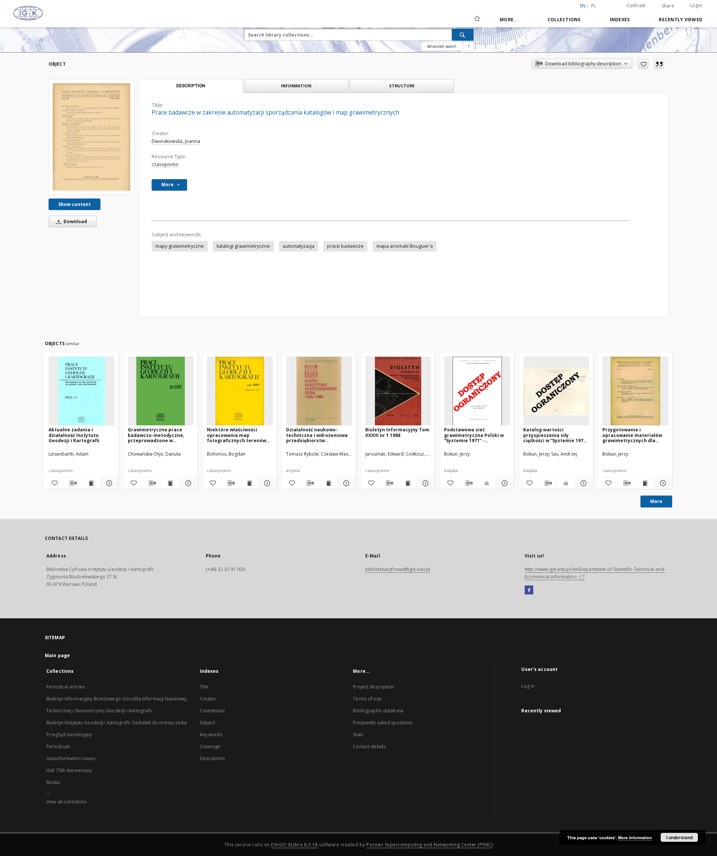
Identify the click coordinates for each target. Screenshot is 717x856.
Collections (564, 19)
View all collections (66, 802)
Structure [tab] (402, 85)
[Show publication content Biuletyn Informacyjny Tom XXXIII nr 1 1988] (407, 483)
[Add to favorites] (643, 64)
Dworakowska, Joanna (176, 141)
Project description (373, 687)
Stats (358, 734)
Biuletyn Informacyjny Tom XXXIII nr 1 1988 (397, 432)
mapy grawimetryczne (179, 246)
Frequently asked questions (382, 722)
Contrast (636, 5)
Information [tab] (296, 85)
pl (593, 5)
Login (696, 5)
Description (212, 758)
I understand (679, 837)
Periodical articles (65, 687)
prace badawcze (345, 246)
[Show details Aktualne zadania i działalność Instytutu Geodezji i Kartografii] (108, 483)
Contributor (212, 710)
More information (635, 837)
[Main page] (476, 19)
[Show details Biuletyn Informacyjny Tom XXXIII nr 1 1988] (425, 483)
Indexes (620, 19)
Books (53, 782)
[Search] (463, 35)
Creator (208, 699)
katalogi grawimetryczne (243, 246)
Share (668, 6)
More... (509, 19)
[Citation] (659, 64)
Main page (57, 655)
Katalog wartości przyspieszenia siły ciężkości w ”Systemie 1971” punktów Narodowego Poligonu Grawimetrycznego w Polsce (555, 435)
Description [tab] (190, 85)
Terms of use (367, 699)
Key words (211, 734)
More (656, 501)
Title (204, 687)
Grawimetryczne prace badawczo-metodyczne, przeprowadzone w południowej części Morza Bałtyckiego (158, 435)
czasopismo (165, 164)
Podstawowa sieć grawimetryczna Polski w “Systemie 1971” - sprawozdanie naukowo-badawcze (474, 435)
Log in (527, 686)
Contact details (369, 746)
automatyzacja (298, 246)
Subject (207, 722)
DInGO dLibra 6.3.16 (294, 844)
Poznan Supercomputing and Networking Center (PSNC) (429, 844)
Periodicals (58, 746)
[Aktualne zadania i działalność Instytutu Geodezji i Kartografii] (81, 391)
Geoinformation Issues (71, 758)
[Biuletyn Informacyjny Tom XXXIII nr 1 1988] (398, 391)
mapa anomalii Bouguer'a (404, 246)
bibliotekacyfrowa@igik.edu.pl (397, 569)
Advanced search (441, 46)
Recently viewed (680, 19)
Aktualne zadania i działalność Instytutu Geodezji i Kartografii (74, 435)
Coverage (210, 746)
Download (74, 221)
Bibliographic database (378, 710)
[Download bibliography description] (72, 483)
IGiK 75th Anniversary (69, 770)
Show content (74, 204)
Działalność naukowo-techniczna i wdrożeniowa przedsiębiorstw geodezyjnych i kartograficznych (317, 435)
